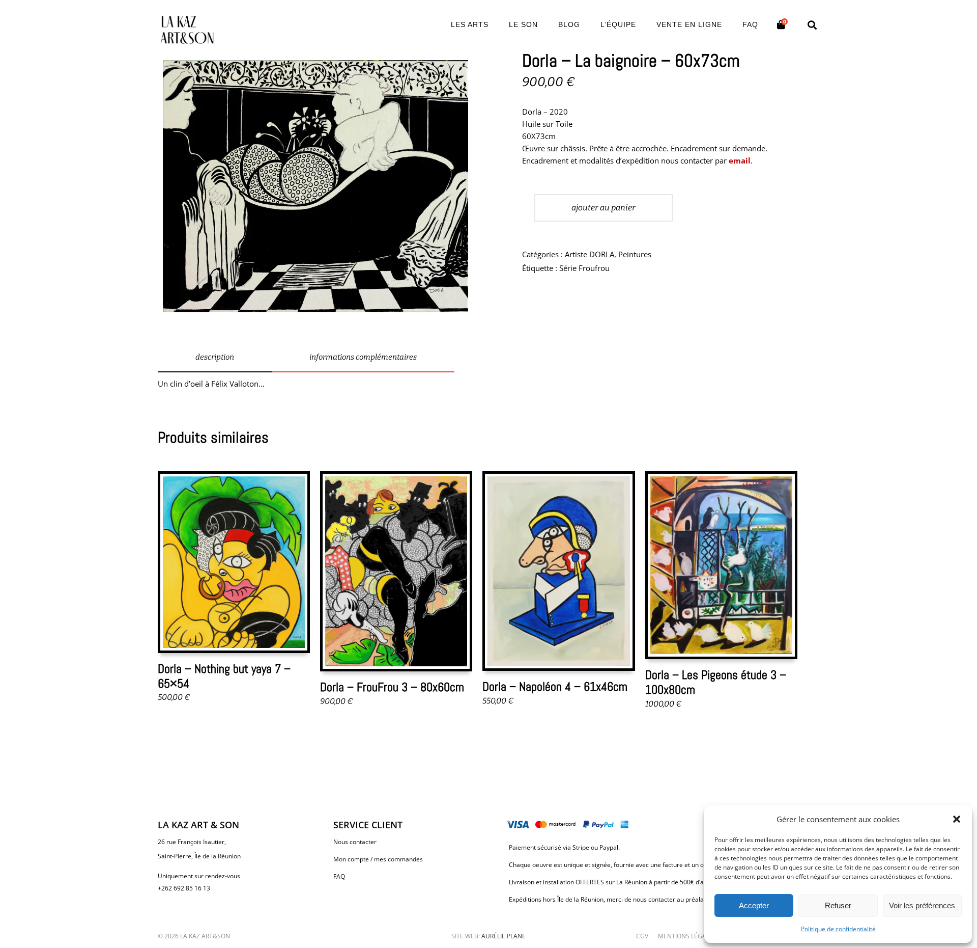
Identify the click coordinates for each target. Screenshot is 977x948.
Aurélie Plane (503, 936)
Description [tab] (214, 357)
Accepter (754, 905)
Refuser (838, 905)
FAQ (339, 876)
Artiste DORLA (589, 254)
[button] (957, 819)
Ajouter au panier (603, 207)
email (740, 160)
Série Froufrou (584, 268)
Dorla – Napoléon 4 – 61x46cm (554, 686)
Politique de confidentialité (838, 929)
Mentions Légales (687, 936)
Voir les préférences (922, 905)
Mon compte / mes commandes (378, 859)
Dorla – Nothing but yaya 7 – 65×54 (224, 676)
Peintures (634, 254)
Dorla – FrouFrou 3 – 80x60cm (392, 687)
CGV (642, 936)
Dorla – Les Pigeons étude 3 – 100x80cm (715, 682)
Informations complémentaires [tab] (363, 357)
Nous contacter (355, 841)
